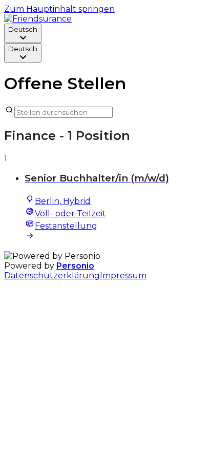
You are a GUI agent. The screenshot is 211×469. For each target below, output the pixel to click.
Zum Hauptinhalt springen (59, 9)
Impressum (123, 275)
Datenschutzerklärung (52, 275)
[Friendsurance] (38, 19)
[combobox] (22, 33)
